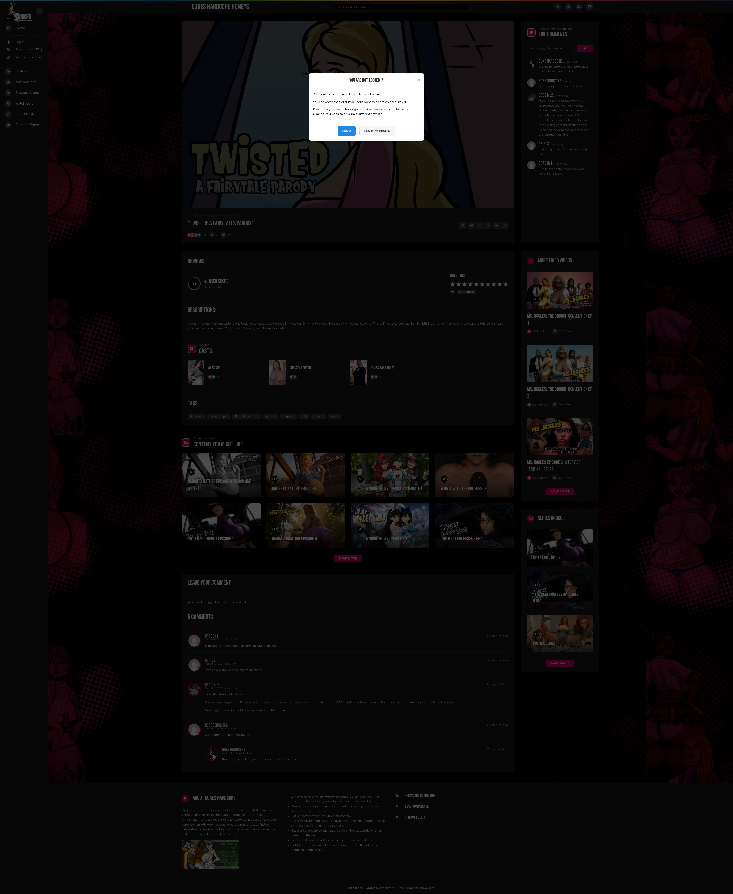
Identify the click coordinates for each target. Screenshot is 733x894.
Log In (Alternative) (377, 131)
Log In (346, 131)
